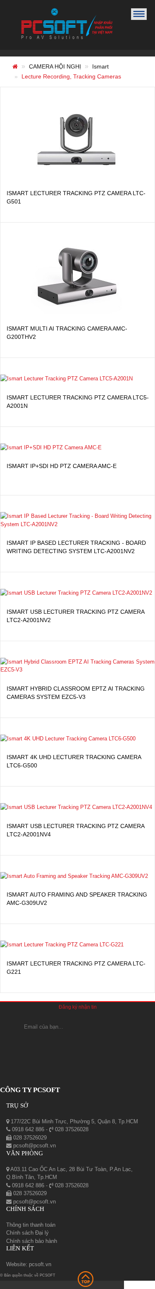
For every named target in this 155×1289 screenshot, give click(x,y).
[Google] (77, 1043)
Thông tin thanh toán (30, 1225)
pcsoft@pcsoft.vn (34, 1145)
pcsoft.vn (40, 1264)
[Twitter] (102, 1043)
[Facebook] (55, 1043)
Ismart (100, 66)
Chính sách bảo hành (31, 1241)
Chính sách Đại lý (27, 1233)
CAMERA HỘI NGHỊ (55, 66)
